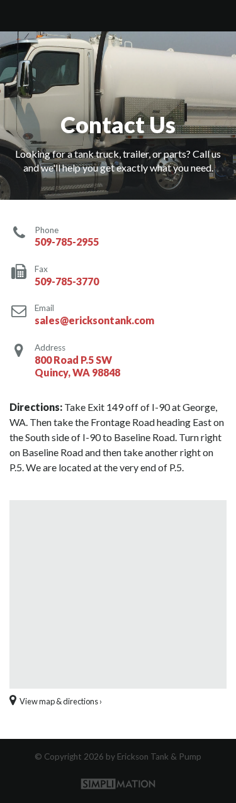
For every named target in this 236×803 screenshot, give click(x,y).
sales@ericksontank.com (94, 320)
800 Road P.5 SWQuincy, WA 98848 (77, 366)
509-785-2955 (67, 242)
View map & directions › (60, 701)
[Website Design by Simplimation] (118, 783)
